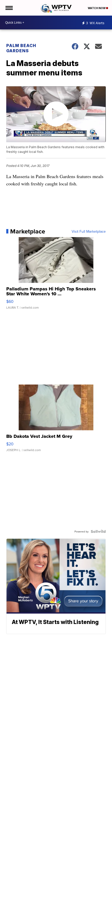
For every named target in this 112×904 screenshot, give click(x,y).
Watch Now (97, 8)
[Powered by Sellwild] (98, 531)
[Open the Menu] (9, 7)
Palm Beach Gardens (21, 48)
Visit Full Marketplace (89, 231)
